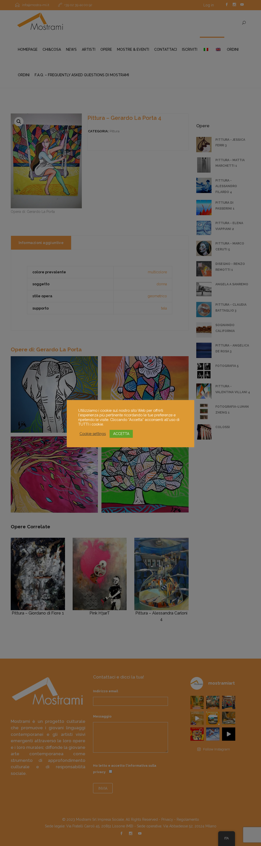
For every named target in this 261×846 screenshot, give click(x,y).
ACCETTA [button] (121, 434)
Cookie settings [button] (93, 433)
